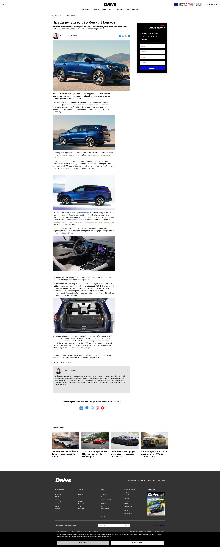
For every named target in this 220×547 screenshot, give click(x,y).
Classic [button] (104, 503)
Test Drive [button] (82, 489)
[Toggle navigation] (3, 4)
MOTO (103, 516)
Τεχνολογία (58, 501)
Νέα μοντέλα (71, 15)
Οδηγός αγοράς (128, 492)
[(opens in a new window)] (207, 4)
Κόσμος (57, 499)
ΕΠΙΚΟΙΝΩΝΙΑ (152, 480)
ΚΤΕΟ (126, 504)
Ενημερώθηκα (137, 542)
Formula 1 (81, 504)
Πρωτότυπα (58, 494)
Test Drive (96, 9)
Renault (70, 362)
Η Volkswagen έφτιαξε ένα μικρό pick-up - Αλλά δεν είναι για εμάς (154, 454)
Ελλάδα (57, 496)
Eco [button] (102, 489)
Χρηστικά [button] (127, 498)
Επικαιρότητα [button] (59, 489)
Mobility (103, 496)
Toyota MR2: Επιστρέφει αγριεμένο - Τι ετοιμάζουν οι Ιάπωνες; (124, 454)
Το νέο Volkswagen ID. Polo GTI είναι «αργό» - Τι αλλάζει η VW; (94, 454)
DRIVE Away (119, 9)
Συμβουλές (127, 494)
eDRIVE (127, 9)
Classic (111, 9)
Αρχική (54, 15)
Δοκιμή (80, 492)
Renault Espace (59, 362)
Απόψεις (57, 508)
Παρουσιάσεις (105, 508)
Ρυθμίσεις (82, 542)
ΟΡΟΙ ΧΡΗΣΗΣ (76, 531)
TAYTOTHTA (161, 480)
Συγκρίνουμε (81, 496)
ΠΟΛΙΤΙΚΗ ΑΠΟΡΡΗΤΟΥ (91, 531)
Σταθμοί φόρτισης (106, 499)
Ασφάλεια (58, 503)
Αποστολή (81, 494)
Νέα (102, 492)
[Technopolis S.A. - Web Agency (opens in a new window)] (158, 531)
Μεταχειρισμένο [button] (129, 489)
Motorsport (81, 508)
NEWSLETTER (142, 480)
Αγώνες (104, 9)
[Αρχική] (110, 4)
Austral (108, 102)
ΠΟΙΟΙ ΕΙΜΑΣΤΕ (131, 480)
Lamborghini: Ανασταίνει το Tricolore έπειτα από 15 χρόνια (65, 454)
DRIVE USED (134, 9)
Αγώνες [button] (80, 501)
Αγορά (57, 506)
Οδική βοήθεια (128, 506)
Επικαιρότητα (86, 9)
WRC (79, 506)
